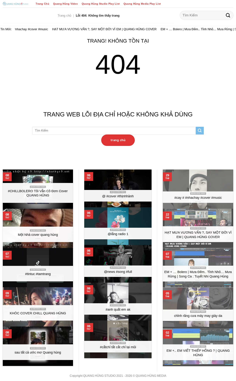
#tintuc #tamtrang (38, 274)
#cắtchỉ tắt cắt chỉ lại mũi (118, 347)
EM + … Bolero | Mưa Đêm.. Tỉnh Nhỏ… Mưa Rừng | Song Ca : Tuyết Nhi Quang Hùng (198, 274)
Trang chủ (64, 15)
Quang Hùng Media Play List (142, 3)
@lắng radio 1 (118, 234)
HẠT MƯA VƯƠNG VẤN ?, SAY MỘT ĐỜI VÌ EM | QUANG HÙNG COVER (102, 29)
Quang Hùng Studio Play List (101, 3)
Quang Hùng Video (65, 3)
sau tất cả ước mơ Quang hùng (38, 352)
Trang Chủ (42, 3)
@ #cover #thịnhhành (118, 196)
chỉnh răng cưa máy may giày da (198, 316)
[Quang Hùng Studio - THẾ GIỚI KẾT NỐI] (15, 3)
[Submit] (227, 15)
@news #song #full (118, 272)
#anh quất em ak (118, 309)
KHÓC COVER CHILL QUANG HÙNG (38, 313)
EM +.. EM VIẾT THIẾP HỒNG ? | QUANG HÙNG (198, 353)
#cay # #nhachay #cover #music (23, 29)
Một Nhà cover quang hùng (38, 235)
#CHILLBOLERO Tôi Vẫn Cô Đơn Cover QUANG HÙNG (38, 193)
